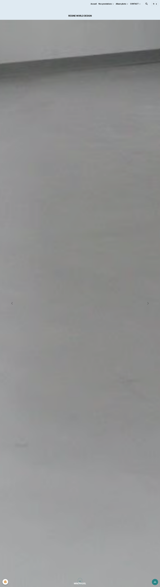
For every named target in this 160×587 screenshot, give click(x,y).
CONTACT (134, 4)
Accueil (94, 4)
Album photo (121, 4)
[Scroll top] (155, 582)
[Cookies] (5, 582)
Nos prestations (105, 4)
